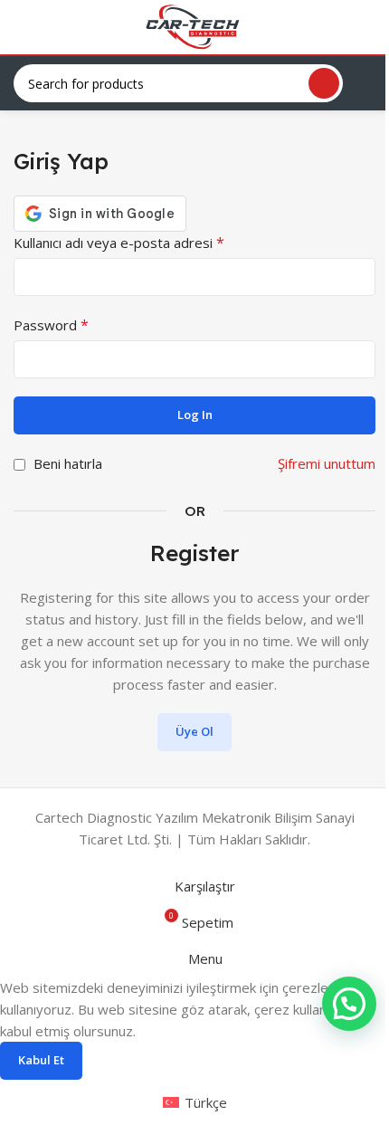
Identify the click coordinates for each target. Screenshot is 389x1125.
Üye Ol (194, 731)
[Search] (323, 83)
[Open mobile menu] (21, 27)
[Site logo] (194, 25)
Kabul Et (41, 1060)
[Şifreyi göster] (356, 359)
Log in (195, 414)
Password (51, 325)
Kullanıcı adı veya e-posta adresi (119, 243)
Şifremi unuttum (326, 463)
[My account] (368, 27)
